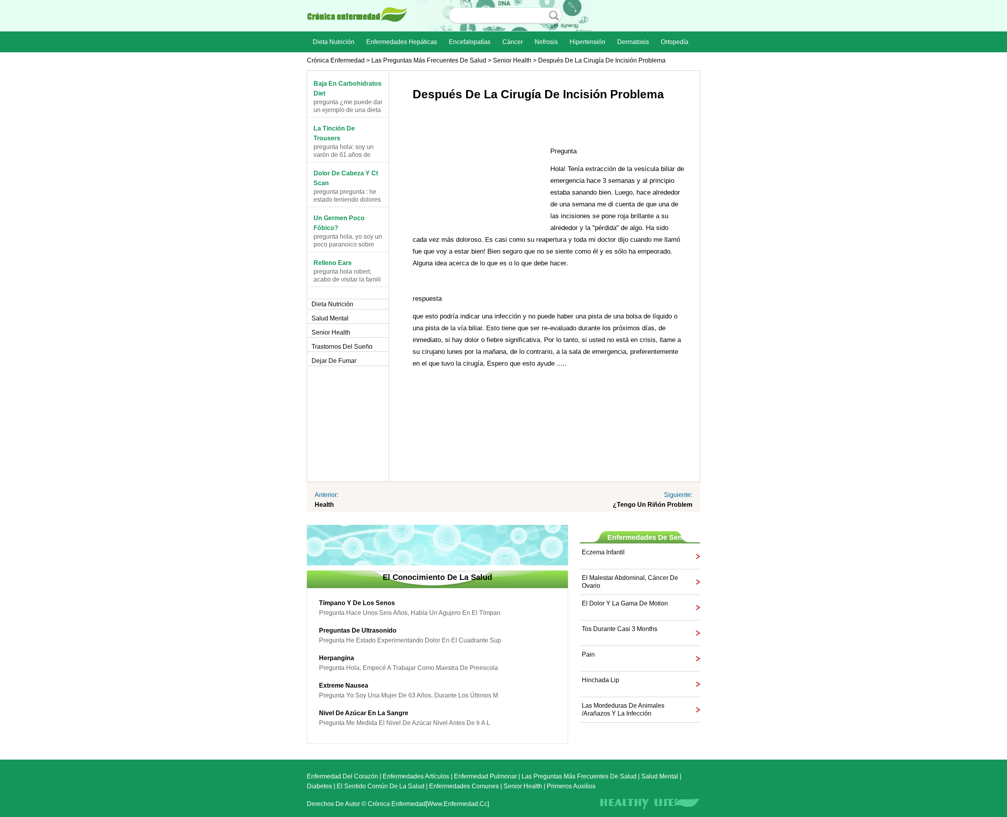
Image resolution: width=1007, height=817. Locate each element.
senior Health (512, 60)
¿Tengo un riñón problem (652, 504)
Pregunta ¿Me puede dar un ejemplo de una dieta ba (348, 110)
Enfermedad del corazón (342, 776)
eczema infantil (603, 552)
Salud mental (330, 318)
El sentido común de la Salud (380, 786)
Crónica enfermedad (336, 60)
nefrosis (546, 42)
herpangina (336, 658)
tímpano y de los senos (357, 603)
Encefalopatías (470, 42)
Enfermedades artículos (416, 776)
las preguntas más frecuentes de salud (428, 60)
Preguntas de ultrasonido (358, 630)
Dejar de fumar (334, 360)
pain (588, 654)
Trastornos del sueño (342, 346)
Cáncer (512, 42)
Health (324, 504)
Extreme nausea (343, 685)
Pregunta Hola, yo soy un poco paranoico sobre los (348, 244)
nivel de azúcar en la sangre (363, 713)
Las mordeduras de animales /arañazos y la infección (623, 709)
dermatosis (633, 42)
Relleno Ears (333, 262)
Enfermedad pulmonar (485, 776)
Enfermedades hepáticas (401, 42)
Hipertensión (587, 42)
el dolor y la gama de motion (625, 603)
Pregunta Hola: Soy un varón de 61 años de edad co (344, 155)
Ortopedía (674, 42)
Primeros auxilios (571, 786)
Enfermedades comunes (464, 786)
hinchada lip (600, 680)
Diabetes (319, 786)
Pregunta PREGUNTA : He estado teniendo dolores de (347, 199)
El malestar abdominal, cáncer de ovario (630, 581)
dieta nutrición (333, 42)
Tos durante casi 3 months (619, 629)
